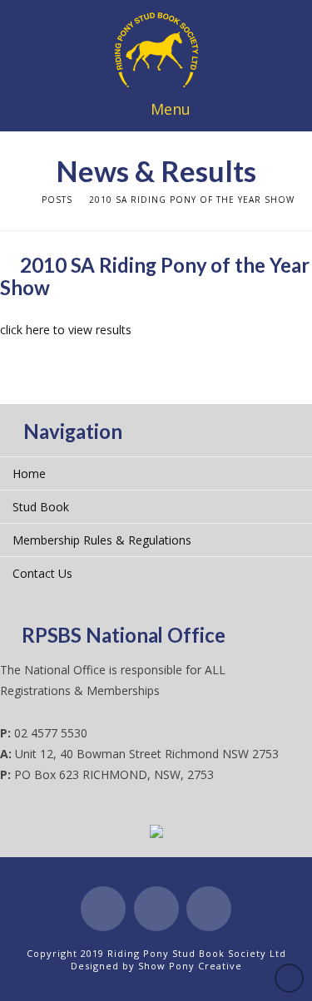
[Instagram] (208, 908)
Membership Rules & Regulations (101, 540)
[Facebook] (103, 908)
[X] (156, 908)
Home (29, 473)
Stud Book (40, 507)
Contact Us (42, 573)
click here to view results (65, 330)
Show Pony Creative (190, 965)
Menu (171, 109)
